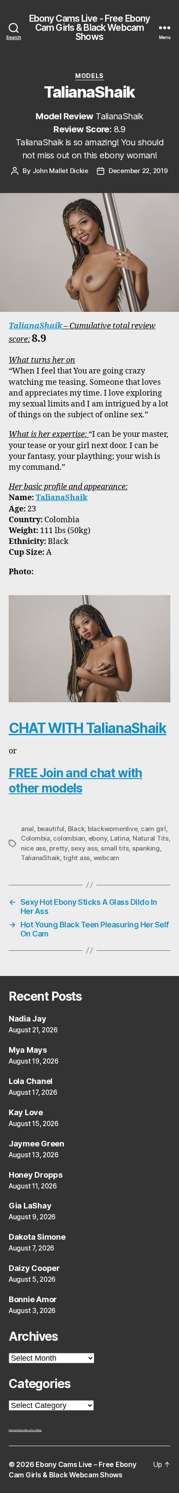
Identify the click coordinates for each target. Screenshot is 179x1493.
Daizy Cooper (34, 1268)
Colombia (35, 838)
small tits (115, 848)
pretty (58, 848)
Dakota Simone (37, 1236)
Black (76, 829)
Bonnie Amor (33, 1299)
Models (89, 75)
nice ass (33, 848)
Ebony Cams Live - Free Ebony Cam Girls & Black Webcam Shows (89, 27)
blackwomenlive (112, 829)
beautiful (51, 829)
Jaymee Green (36, 1143)
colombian (69, 838)
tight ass (76, 858)
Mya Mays (28, 1049)
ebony (98, 838)
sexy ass (84, 848)
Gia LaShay (30, 1205)
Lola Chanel (31, 1081)
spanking (146, 848)
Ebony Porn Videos (33, 1430)
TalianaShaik (35, 326)
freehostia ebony (17, 1430)
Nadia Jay (27, 1018)
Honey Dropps (36, 1174)
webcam (106, 858)
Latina (119, 838)
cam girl (153, 829)
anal (27, 829)
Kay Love (26, 1112)
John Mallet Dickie (60, 171)
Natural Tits (151, 838)
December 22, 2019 (138, 171)
